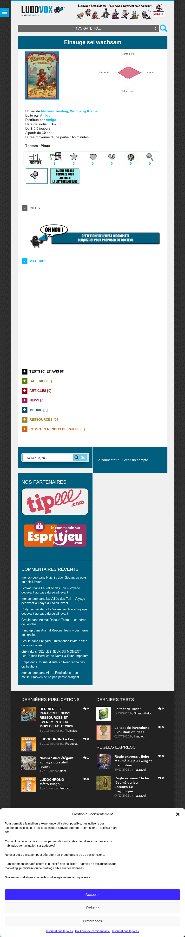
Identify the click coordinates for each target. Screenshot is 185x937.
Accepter (93, 895)
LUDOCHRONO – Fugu (58, 739)
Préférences (92, 921)
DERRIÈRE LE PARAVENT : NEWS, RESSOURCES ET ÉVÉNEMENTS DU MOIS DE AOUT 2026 (56, 717)
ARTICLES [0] (40, 391)
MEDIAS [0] (38, 410)
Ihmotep (27, 630)
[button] (177, 814)
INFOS (34, 208)
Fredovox (71, 743)
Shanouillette (142, 713)
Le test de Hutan (128, 709)
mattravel (140, 769)
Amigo (45, 115)
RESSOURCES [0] (43, 419)
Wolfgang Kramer (84, 111)
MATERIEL (37, 261)
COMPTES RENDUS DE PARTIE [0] (57, 429)
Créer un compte (135, 460)
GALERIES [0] (40, 381)
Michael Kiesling (54, 111)
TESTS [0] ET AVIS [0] (46, 371)
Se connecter (106, 460)
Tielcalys (71, 730)
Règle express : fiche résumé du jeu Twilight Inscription (133, 761)
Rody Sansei (30, 609)
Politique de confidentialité (92, 931)
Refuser (92, 908)
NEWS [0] (37, 400)
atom (62, 771)
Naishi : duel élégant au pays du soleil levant (56, 762)
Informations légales (59, 931)
